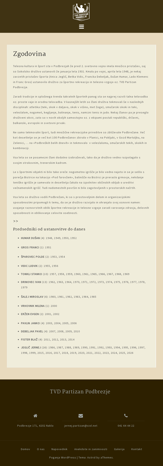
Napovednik (59, 449)
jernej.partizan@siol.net (80, 425)
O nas (41, 449)
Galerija (119, 449)
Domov (25, 449)
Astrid (91, 457)
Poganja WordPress (62, 457)
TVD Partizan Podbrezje (80, 392)
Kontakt (136, 449)
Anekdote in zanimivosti (90, 449)
